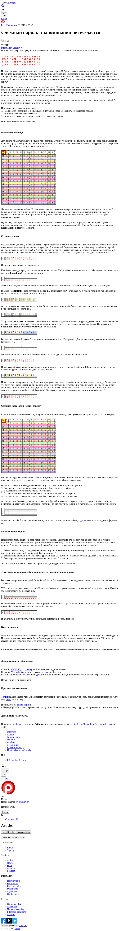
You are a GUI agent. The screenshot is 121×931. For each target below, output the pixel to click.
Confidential (13, 894)
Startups (11, 914)
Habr (17, 928)
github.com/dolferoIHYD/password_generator (94, 724)
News (10, 863)
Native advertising (15, 909)
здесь (82, 520)
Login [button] (4, 18)
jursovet (26, 674)
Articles (10, 860)
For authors (12, 883)
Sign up (10, 850)
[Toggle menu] (2, 3)
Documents (12, 888)
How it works (13, 881)
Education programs (16, 912)
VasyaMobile (17, 672)
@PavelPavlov (22, 802)
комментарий (23, 704)
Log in (10, 847)
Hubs (9, 865)
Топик (4, 697)
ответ (8, 699)
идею (46, 672)
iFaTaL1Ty (16, 669)
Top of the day (8, 832)
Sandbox (11, 871)
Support (23, 925)
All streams (11, 2)
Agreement (12, 891)
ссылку (28, 669)
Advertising (12, 906)
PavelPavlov (7, 25)
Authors (11, 868)
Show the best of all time (13, 837)
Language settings (10, 926)
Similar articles (23, 832)
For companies (14, 886)
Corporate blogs (14, 904)
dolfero (18, 724)
